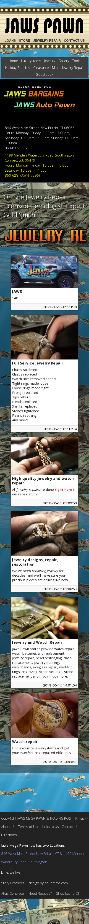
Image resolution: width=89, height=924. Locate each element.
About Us (8, 826)
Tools (76, 60)
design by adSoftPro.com (48, 883)
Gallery (63, 60)
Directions (9, 834)
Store (24, 40)
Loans (10, 40)
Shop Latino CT (67, 893)
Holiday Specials (17, 67)
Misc (55, 67)
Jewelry (49, 60)
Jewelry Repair (47, 40)
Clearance (41, 67)
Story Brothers (12, 883)
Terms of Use (28, 826)
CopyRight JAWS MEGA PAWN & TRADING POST (37, 818)
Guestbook (44, 74)
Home (13, 60)
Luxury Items (31, 60)
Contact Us (74, 40)
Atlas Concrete (12, 893)
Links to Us (50, 826)
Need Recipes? (40, 893)
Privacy (80, 818)
